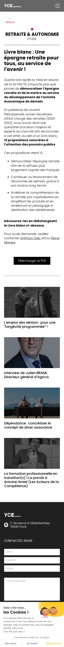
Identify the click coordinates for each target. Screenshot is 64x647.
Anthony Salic (30, 238)
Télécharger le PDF (32, 261)
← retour (10, 20)
